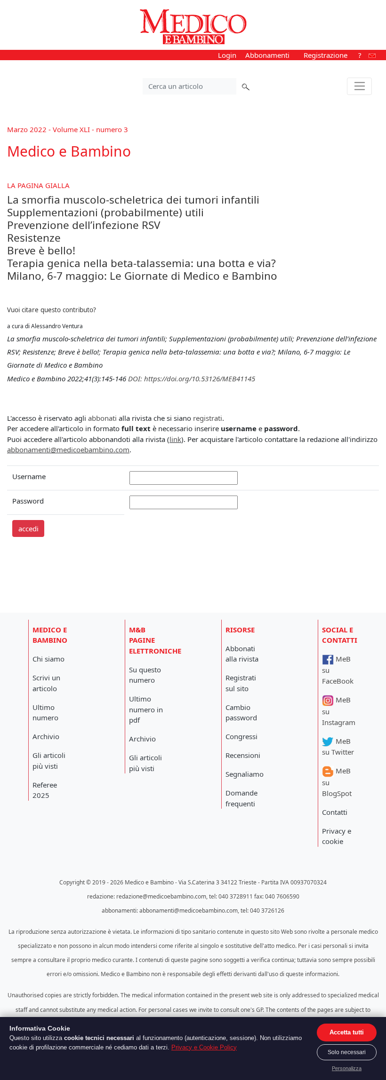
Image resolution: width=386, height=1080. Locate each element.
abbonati (102, 418)
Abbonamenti (267, 55)
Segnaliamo (244, 774)
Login (227, 55)
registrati (207, 418)
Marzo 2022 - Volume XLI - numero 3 (67, 129)
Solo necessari (347, 1052)
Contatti (334, 812)
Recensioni (242, 755)
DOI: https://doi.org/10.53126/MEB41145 (191, 378)
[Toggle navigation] (359, 86)
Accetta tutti (347, 1032)
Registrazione (325, 55)
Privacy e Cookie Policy (204, 1047)
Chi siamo (48, 658)
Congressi (241, 736)
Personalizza (347, 1068)
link (175, 439)
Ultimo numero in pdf (146, 709)
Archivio (45, 736)
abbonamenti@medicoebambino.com (68, 449)
